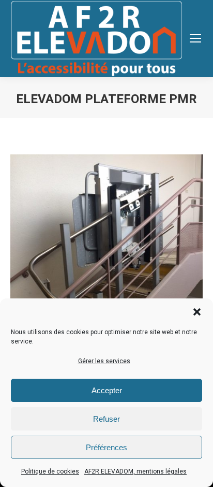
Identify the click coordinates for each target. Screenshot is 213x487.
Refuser (106, 418)
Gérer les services (104, 361)
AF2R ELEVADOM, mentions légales (135, 471)
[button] (197, 312)
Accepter (107, 390)
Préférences (106, 447)
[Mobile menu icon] (195, 38)
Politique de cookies (50, 471)
